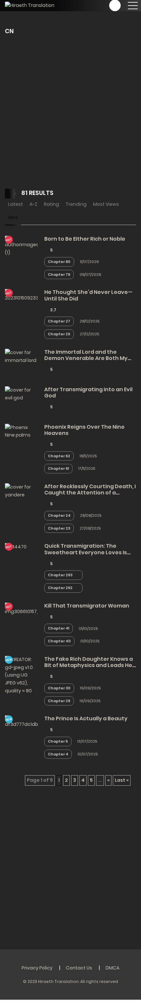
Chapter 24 (59, 515)
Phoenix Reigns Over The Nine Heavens (84, 430)
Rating (51, 204)
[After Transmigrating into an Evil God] (21, 393)
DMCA (112, 968)
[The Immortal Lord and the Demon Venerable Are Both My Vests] (21, 356)
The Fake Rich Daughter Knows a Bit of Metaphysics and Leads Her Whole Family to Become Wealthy (89, 665)
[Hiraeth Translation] (29, 5)
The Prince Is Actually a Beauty (86, 718)
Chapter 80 (59, 261)
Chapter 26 (59, 334)
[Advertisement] (70, 115)
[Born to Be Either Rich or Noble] (21, 246)
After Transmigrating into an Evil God (88, 392)
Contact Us (79, 968)
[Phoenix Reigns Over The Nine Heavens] (21, 431)
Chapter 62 (59, 456)
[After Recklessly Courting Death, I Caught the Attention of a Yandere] (21, 491)
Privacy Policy (37, 968)
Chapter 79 (59, 274)
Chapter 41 (58, 628)
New (13, 217)
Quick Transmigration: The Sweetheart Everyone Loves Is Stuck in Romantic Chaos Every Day (86, 555)
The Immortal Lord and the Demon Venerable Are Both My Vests (86, 358)
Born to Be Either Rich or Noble (84, 239)
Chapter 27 (59, 321)
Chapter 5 (58, 741)
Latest (15, 204)
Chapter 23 (59, 528)
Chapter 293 (60, 575)
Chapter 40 (59, 641)
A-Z (33, 204)
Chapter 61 (58, 468)
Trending (76, 204)
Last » (122, 780)
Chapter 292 (60, 587)
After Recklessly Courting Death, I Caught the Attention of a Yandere (90, 493)
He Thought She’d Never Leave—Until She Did (88, 295)
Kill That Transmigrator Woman (86, 605)
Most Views (106, 204)
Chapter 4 (58, 754)
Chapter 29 (59, 701)
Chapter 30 (59, 688)
